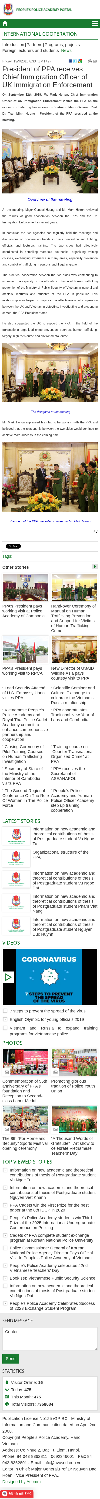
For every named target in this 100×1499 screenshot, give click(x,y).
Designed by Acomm (21, 1481)
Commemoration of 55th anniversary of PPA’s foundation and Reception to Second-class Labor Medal (24, 1091)
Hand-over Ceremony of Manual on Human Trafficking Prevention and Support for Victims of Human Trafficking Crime (73, 618)
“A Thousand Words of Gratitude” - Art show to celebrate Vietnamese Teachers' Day (72, 1146)
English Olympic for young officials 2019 (47, 1019)
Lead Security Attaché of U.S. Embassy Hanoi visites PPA (24, 693)
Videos (11, 942)
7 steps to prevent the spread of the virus (50, 977)
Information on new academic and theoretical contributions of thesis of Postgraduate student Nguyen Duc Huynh (64, 927)
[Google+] (80, 61)
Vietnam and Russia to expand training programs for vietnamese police (54, 1031)
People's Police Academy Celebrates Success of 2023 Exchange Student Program (52, 1306)
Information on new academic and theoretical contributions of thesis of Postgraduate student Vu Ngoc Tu (64, 836)
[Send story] (95, 61)
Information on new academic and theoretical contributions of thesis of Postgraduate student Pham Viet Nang (65, 903)
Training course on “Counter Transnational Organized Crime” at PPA (72, 754)
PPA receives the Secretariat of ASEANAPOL (68, 773)
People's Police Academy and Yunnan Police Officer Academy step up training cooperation (72, 800)
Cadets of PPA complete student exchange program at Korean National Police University (51, 1238)
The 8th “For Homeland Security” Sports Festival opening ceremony (25, 1143)
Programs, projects (62, 44)
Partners (34, 44)
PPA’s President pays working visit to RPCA (22, 671)
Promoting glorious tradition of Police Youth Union (73, 1086)
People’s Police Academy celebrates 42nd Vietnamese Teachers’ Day (49, 1268)
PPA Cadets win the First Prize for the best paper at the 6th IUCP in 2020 (49, 1207)
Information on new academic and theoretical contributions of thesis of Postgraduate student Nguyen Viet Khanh (53, 1192)
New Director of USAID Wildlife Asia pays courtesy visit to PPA (72, 673)
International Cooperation (40, 33)
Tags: (7, 556)
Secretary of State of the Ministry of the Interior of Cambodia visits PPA (22, 776)
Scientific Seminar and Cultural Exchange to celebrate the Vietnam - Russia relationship (73, 695)
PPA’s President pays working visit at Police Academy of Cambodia (23, 611)
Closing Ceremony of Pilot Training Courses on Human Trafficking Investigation (23, 754)
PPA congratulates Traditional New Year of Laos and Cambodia (72, 715)
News (66, 50)
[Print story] (90, 61)
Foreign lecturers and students (30, 50)
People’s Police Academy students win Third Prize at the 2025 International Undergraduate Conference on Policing (52, 1222)
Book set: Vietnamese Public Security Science (52, 1278)
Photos (12, 1042)
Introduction (13, 44)
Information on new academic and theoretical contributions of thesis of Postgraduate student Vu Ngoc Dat (64, 880)
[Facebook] (70, 61)
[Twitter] (75, 61)
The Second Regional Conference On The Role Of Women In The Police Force (25, 798)
